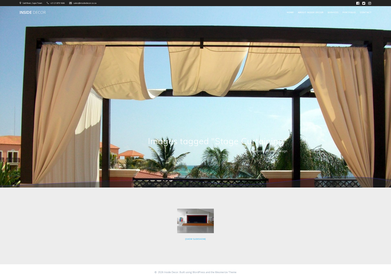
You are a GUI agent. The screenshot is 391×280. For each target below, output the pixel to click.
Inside (33, 12)
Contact (366, 12)
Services (333, 12)
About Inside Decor (310, 12)
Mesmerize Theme (225, 272)
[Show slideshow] (195, 239)
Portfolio (349, 12)
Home (290, 12)
